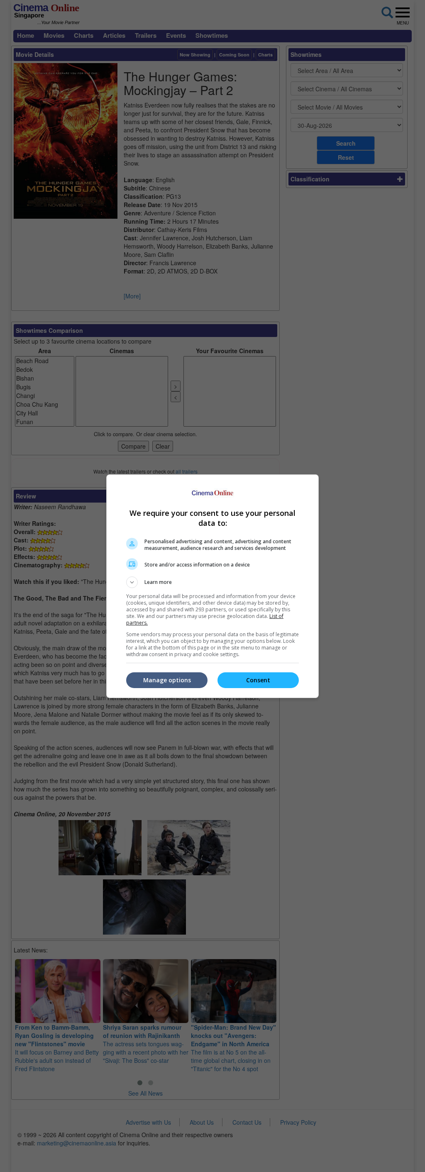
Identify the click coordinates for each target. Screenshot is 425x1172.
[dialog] (212, 586)
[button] (212, 582)
